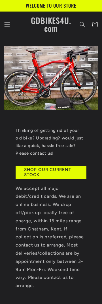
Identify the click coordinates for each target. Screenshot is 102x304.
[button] (7, 24)
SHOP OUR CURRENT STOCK (47, 172)
